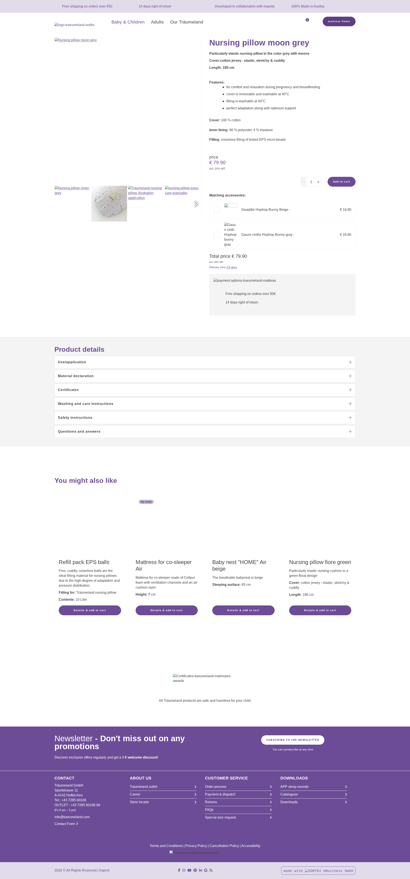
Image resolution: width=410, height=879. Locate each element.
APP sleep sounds (294, 786)
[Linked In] (200, 870)
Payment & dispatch (220, 794)
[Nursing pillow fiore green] (320, 528)
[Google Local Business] (205, 870)
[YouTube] (189, 870)
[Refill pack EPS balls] (90, 522)
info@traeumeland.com (72, 817)
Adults (157, 21)
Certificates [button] (68, 390)
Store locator (139, 802)
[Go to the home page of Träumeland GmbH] (81, 25)
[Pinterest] (195, 870)
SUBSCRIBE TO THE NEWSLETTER (292, 739)
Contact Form (64, 824)
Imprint (104, 870)
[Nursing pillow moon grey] (72, 203)
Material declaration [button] (76, 376)
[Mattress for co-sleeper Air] (167, 521)
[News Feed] (210, 870)
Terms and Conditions (166, 846)
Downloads (289, 802)
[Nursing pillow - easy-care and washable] (183, 203)
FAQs (209, 810)
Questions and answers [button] (79, 431)
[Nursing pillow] (146, 203)
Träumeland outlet (143, 786)
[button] (196, 203)
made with (294, 871)
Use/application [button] (72, 362)
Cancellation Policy (224, 846)
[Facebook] (179, 870)
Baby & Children (128, 21)
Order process (215, 786)
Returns (211, 802)
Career (135, 794)
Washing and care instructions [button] (85, 404)
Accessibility (250, 846)
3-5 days (231, 267)
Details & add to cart (90, 610)
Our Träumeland (186, 21)
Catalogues (289, 794)
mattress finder (339, 21)
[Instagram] (183, 870)
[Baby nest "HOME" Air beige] (243, 528)
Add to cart (341, 181)
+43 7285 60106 (74, 800)
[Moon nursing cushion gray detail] (109, 203)
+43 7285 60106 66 (85, 805)
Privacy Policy (196, 846)
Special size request (220, 817)
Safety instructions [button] (75, 417)
